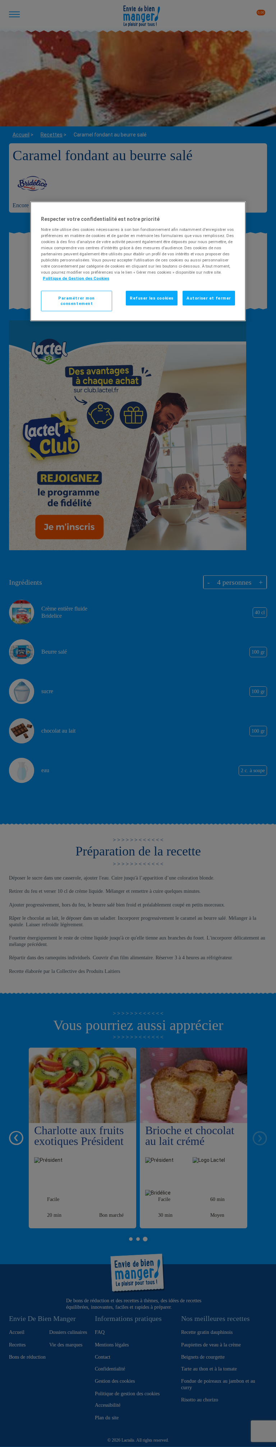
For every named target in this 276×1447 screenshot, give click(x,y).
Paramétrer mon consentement (76, 300)
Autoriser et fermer (209, 297)
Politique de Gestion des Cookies (76, 278)
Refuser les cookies (152, 297)
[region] (138, 261)
